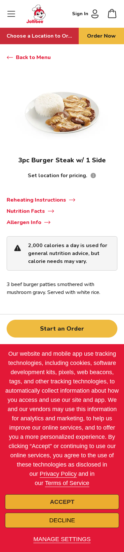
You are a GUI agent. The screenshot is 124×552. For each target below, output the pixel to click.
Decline (62, 520)
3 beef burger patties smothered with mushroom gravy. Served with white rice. (53, 288)
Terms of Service (67, 483)
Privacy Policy (58, 474)
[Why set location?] (93, 175)
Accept (62, 502)
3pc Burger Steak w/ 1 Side (62, 160)
